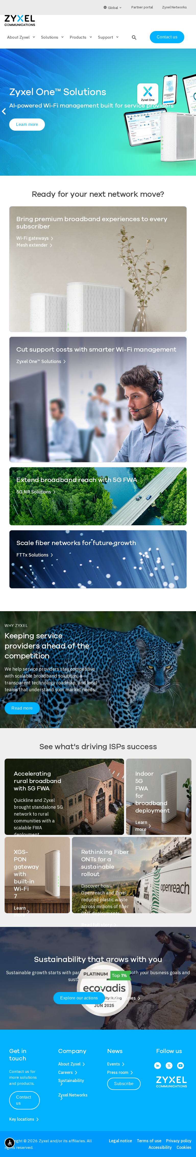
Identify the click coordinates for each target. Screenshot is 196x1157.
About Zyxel (69, 1063)
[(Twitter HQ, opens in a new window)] (169, 1066)
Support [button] (108, 37)
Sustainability (71, 1080)
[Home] (20, 20)
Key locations (21, 1119)
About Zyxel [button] (21, 37)
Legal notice (120, 1140)
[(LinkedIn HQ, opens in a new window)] (157, 1066)
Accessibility (160, 1147)
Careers (65, 1072)
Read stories (122, 998)
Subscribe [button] (124, 1083)
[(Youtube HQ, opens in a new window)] (180, 1066)
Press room (117, 1072)
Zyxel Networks (73, 1095)
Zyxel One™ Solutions (38, 361)
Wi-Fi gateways (32, 238)
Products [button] (81, 37)
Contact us (167, 37)
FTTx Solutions (32, 555)
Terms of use (149, 1140)
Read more (22, 708)
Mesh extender (32, 245)
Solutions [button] (53, 37)
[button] (133, 37)
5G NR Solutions (33, 492)
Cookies (184, 1147)
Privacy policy (178, 1140)
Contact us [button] (23, 1100)
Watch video (73, 135)
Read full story (96, 925)
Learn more (29, 135)
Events (113, 1063)
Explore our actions (79, 998)
